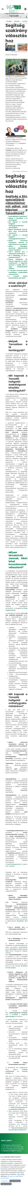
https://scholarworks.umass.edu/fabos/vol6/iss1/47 (18, 1129)
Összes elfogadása (15, 1181)
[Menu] (25, 9)
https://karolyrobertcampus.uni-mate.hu (13, 1150)
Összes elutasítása (6, 1184)
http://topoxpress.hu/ (14, 864)
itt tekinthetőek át (16, 999)
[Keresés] (2, 9)
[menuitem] (9, 21)
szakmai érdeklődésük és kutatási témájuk (16, 1071)
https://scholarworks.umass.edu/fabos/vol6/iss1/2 (18, 1108)
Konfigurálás (4, 1181)
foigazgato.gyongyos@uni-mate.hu (13, 1152)
